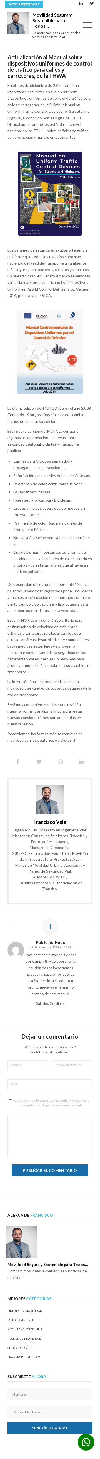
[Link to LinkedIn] (81, 4)
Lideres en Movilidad (25, 1310)
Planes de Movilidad (24, 1338)
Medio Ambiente (21, 1320)
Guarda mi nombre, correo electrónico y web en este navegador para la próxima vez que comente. (51, 1103)
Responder (51, 1013)
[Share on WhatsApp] (60, 761)
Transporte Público (24, 1357)
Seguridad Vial (20, 1347)
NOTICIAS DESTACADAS (24, 4)
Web (13, 1083)
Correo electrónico (69, 1065)
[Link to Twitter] (92, 4)
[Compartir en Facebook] (18, 761)
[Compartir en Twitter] (39, 761)
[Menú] (84, 25)
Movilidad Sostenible (25, 1329)
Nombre (17, 1065)
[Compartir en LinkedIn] (82, 761)
